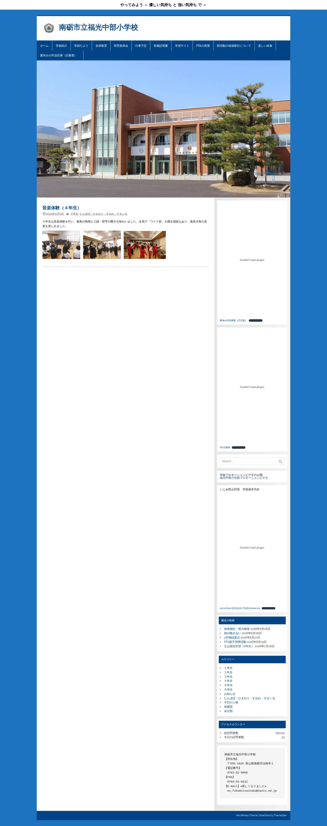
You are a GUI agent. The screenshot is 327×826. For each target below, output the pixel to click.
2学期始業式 (232, 637)
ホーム (44, 45)
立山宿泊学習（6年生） (239, 646)
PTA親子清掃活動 (235, 642)
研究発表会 (121, 45)
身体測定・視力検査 (237, 629)
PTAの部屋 (203, 45)
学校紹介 (61, 45)
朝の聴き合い (232, 633)
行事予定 (141, 45)
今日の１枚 (231, 702)
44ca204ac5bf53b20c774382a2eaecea (240, 608)
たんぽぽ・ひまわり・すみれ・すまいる (103, 213)
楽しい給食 (265, 45)
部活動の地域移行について (234, 45)
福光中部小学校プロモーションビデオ (244, 478)
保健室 (228, 706)
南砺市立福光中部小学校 (98, 27)
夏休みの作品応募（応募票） (60, 55)
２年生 (228, 672)
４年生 (74, 213)
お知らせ (229, 694)
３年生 (228, 676)
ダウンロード (255, 320)
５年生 (228, 685)
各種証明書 (161, 45)
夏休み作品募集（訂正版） (233, 320)
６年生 (228, 689)
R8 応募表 (225, 447)
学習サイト (182, 45)
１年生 (228, 668)
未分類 (228, 711)
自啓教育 (101, 45)
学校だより (81, 45)
